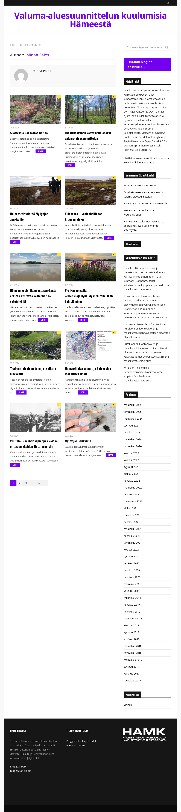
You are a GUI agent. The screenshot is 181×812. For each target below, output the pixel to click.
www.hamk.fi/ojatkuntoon (151, 158)
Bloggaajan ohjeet (20, 770)
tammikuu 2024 (133, 446)
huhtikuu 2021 (132, 522)
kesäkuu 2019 (131, 591)
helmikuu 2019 (132, 611)
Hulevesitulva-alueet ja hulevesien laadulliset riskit (88, 371)
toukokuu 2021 (132, 515)
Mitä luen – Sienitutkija (137, 367)
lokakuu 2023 (131, 453)
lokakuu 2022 (131, 460)
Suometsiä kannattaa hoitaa (29, 133)
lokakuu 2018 (131, 625)
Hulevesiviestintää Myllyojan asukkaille (29, 216)
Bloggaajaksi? (18, 766)
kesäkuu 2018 (131, 639)
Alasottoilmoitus (75, 745)
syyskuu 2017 (131, 666)
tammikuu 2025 (133, 411)
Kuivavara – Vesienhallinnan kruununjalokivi (83, 216)
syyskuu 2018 (131, 632)
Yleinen (128, 705)
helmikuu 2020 (132, 577)
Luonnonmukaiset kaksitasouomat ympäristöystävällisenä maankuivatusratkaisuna (146, 285)
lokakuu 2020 (131, 549)
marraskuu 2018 (133, 618)
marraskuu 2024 (133, 418)
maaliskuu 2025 (133, 405)
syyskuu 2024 (131, 425)
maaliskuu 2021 (133, 529)
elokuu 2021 (131, 508)
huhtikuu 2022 (132, 480)
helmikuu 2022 (132, 494)
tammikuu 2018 (133, 653)
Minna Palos (42, 71)
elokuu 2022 (131, 473)
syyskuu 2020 (131, 556)
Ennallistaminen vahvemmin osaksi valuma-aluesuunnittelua (88, 136)
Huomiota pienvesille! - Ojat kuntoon (145, 324)
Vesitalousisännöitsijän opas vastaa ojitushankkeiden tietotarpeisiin (34, 444)
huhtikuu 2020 (132, 570)
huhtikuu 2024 (132, 432)
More (40, 151)
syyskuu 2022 (131, 467)
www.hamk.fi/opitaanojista (139, 162)
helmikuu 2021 (132, 535)
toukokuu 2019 (132, 597)
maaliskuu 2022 (133, 487)
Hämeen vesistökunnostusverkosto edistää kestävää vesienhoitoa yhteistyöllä (33, 296)
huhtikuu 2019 (132, 604)
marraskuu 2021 (133, 501)
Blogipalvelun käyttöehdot (81, 741)
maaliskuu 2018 (133, 646)
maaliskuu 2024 (133, 439)
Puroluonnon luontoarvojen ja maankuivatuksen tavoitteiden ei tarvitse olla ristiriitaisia (145, 313)
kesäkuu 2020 (131, 563)
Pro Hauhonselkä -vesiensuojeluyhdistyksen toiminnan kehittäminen (89, 296)
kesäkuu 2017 (131, 673)
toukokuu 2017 (132, 680)
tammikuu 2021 (133, 542)
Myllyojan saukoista (78, 441)
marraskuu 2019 (133, 584)
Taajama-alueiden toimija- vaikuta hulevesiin (33, 371)
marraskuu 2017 (133, 659)
